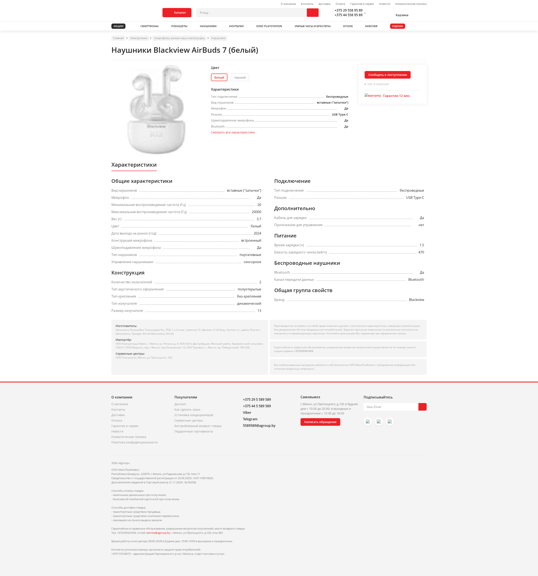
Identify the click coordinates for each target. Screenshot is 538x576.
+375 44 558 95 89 (349, 15)
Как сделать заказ (187, 409)
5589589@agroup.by (259, 425)
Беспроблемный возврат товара (198, 426)
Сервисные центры (188, 420)
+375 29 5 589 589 (257, 399)
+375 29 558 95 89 (349, 10)
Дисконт (180, 404)
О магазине (288, 4)
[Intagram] (368, 421)
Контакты (307, 4)
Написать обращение (320, 422)
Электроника (138, 38)
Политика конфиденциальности (134, 442)
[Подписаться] (422, 407)
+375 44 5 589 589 (257, 406)
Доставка (325, 4)
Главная (118, 38)
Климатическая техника (411, 4)
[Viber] (378, 421)
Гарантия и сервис (362, 4)
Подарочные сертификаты (193, 431)
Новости (384, 4)
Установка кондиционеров (193, 415)
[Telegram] (389, 421)
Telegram (250, 419)
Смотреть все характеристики (233, 132)
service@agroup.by (158, 533)
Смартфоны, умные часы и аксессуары (179, 38)
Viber (247, 412)
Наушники (218, 38)
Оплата (340, 4)
